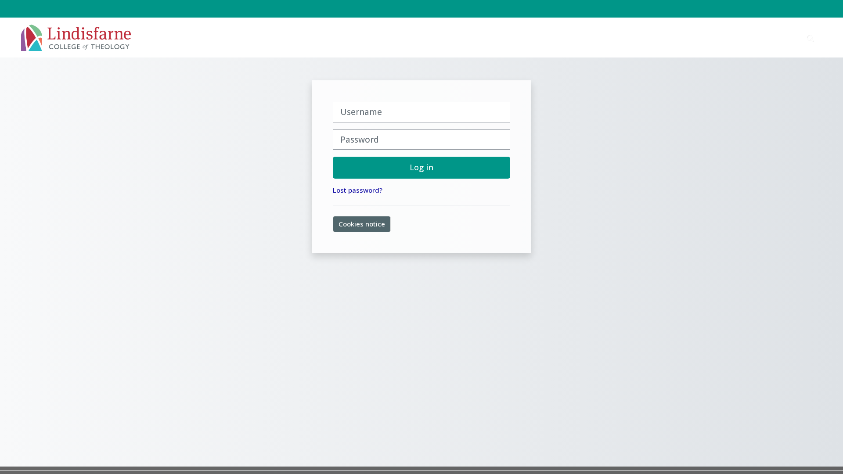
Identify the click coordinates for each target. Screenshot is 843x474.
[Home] (76, 36)
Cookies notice (362, 223)
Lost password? (357, 190)
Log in (421, 167)
